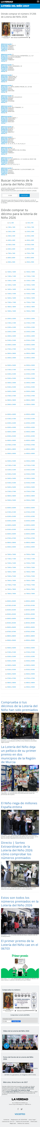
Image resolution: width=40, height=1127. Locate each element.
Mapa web (13, 1123)
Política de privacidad (22, 1121)
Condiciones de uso (8, 1121)
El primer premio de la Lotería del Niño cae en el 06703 (19, 945)
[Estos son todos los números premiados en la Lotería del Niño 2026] (20, 921)
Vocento (20, 1114)
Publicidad (34, 1121)
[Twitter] (21, 1109)
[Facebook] (18, 1109)
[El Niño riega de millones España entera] (20, 822)
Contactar (6, 1119)
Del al (10, 223)
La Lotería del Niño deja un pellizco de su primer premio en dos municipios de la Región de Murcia (18, 754)
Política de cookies (23, 1123)
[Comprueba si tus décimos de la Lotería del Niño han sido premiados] (20, 726)
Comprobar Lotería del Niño (20, 1015)
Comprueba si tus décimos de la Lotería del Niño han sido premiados (19, 706)
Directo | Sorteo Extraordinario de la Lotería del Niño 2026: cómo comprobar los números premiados (17, 850)
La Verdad (20, 1099)
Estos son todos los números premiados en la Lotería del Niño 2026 (19, 901)
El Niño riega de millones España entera (19, 805)
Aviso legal (32, 1119)
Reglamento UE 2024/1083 (19, 1119)
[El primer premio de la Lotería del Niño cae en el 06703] (20, 965)
